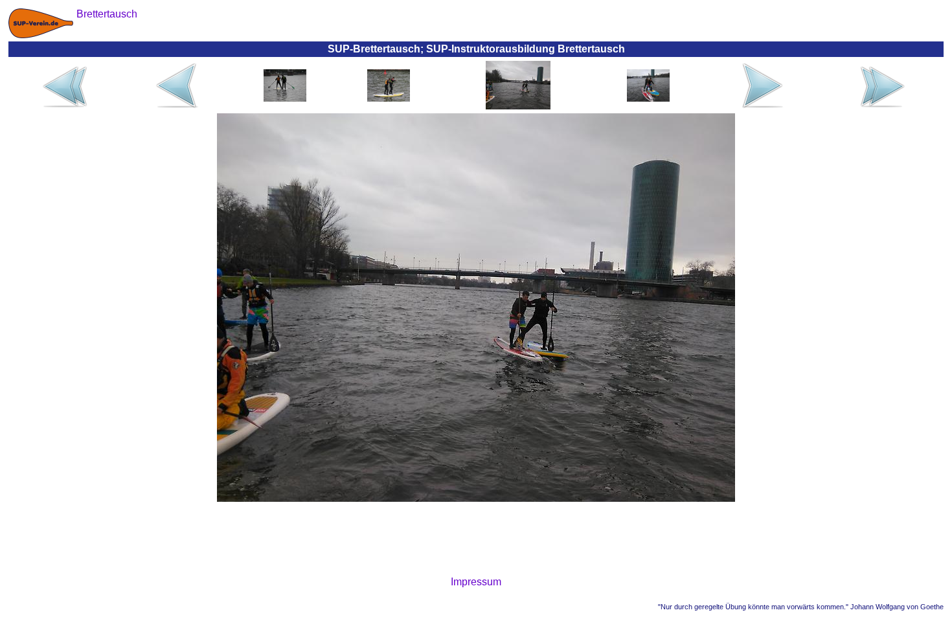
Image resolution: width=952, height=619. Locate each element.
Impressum (476, 581)
